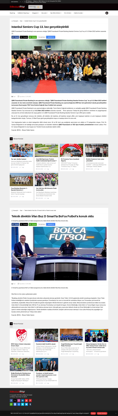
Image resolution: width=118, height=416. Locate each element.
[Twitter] (15, 400)
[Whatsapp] (11, 404)
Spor (21, 21)
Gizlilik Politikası (102, 413)
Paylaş (16, 37)
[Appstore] (18, 404)
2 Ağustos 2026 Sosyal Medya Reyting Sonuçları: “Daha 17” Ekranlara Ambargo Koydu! (43, 1)
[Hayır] (116, 413)
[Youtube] (26, 400)
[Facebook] (11, 400)
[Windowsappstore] (26, 404)
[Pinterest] (30, 400)
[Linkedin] (22, 400)
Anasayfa (15, 21)
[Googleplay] (22, 404)
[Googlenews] (15, 404)
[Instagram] (18, 400)
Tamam (93, 413)
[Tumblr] (30, 404)
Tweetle (25, 37)
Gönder (34, 37)
